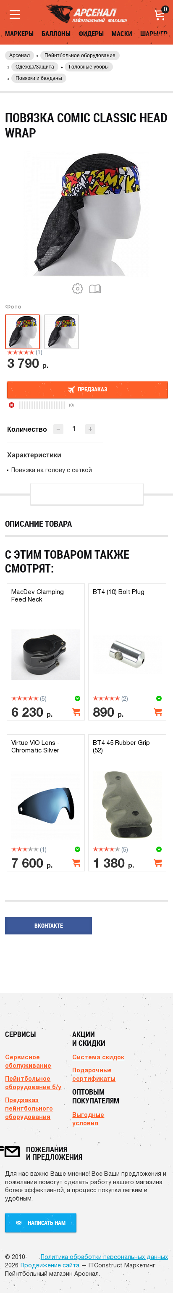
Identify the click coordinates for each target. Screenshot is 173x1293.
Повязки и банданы (39, 78)
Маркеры (19, 33)
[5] (31, 352)
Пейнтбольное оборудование (80, 55)
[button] (90, 429)
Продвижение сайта (50, 1265)
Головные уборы (89, 67)
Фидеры (91, 33)
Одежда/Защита (35, 67)
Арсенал (19, 55)
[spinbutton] (74, 428)
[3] (21, 352)
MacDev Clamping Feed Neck (37, 595)
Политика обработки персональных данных (104, 1256)
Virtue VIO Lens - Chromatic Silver (35, 746)
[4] (26, 352)
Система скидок (98, 1057)
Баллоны (56, 33)
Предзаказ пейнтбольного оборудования (29, 1108)
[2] (15, 352)
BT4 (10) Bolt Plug (118, 591)
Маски (122, 33)
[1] (10, 352)
